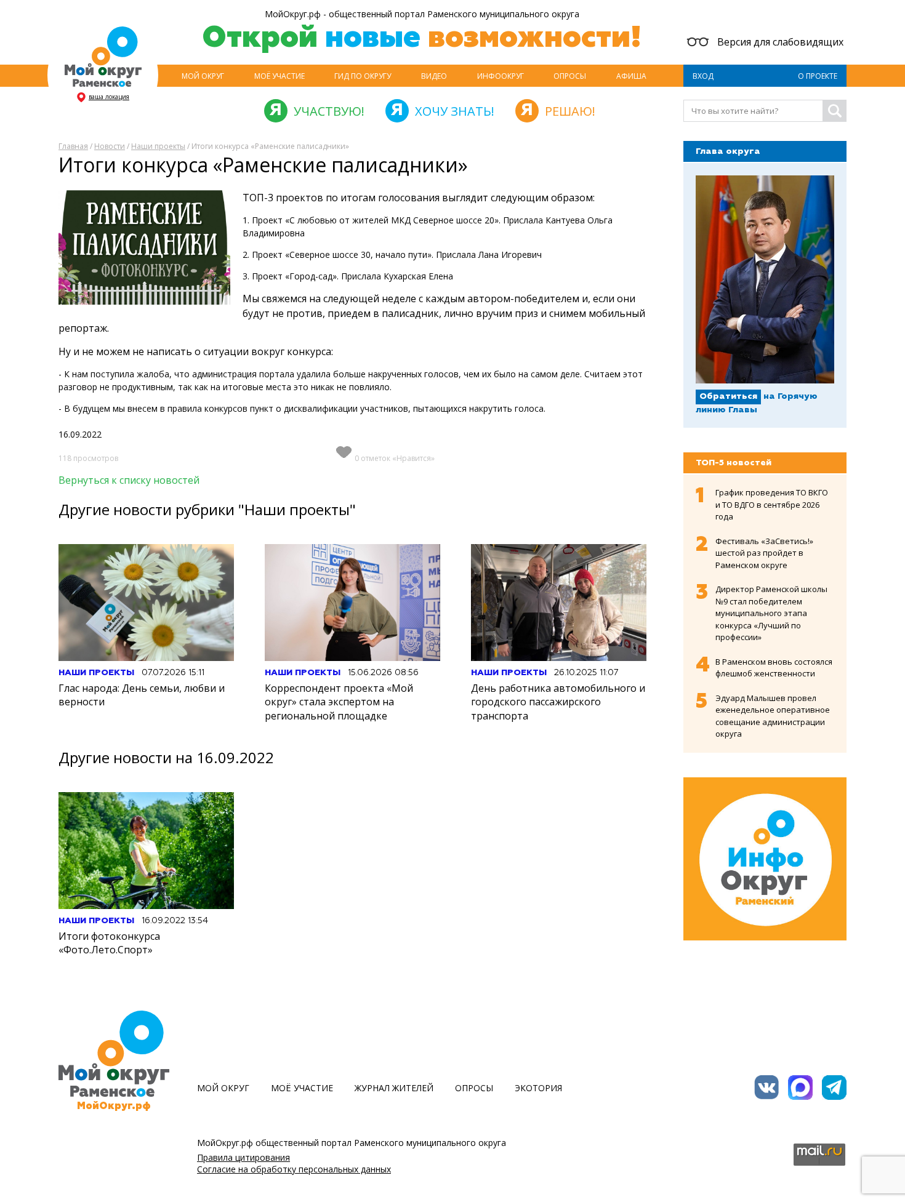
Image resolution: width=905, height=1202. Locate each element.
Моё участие (279, 76)
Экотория (538, 1088)
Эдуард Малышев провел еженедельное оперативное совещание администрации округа (772, 716)
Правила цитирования (243, 1157)
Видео (434, 76)
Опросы (569, 76)
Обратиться (728, 396)
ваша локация (109, 96)
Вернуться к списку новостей (128, 480)
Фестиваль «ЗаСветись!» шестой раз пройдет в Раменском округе (764, 553)
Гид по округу (362, 76)
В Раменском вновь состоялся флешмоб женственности (773, 667)
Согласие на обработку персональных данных (294, 1169)
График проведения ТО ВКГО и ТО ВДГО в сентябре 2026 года (771, 504)
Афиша (631, 76)
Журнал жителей (394, 1088)
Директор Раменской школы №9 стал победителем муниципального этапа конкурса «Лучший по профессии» (771, 613)
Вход (703, 76)
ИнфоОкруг (500, 76)
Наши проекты (158, 146)
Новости (109, 146)
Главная (73, 146)
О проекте (817, 76)
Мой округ (203, 76)
